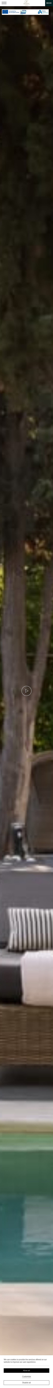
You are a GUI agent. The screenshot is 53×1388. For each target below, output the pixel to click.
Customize (26, 1376)
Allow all (26, 1371)
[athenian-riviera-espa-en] (25, 12)
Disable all (26, 1383)
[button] (4, 3)
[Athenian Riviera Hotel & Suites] (26, 3)
